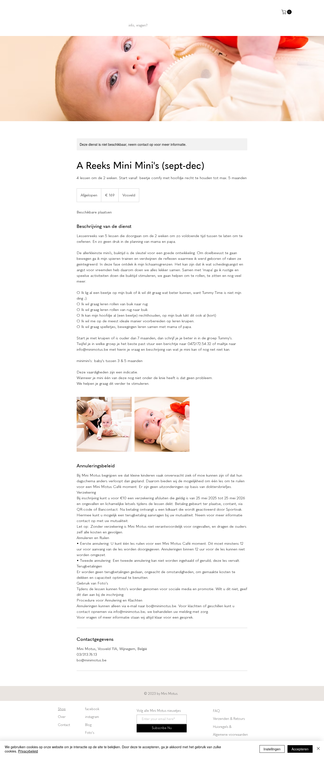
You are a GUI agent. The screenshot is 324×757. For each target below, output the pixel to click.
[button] (287, 12)
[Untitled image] (104, 424)
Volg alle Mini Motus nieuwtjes (159, 711)
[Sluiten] (318, 749)
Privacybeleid (28, 751)
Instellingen (272, 749)
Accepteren (300, 749)
